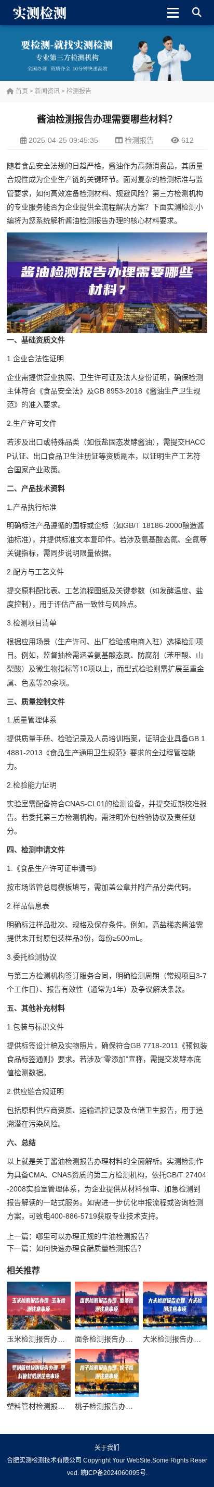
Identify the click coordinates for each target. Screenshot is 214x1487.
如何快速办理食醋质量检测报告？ (90, 1248)
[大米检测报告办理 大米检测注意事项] (175, 1306)
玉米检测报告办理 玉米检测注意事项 (66, 1339)
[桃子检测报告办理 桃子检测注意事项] (107, 1373)
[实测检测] (41, 12)
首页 (21, 91)
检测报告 (78, 91)
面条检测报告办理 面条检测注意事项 (134, 1339)
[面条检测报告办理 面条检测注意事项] (107, 1306)
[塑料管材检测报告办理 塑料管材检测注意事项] (39, 1373)
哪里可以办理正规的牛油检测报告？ (94, 1236)
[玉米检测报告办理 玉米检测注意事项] (39, 1306)
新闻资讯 (47, 91)
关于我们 (107, 1448)
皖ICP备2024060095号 (113, 1473)
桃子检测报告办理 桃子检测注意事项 (134, 1406)
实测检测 (181, 207)
